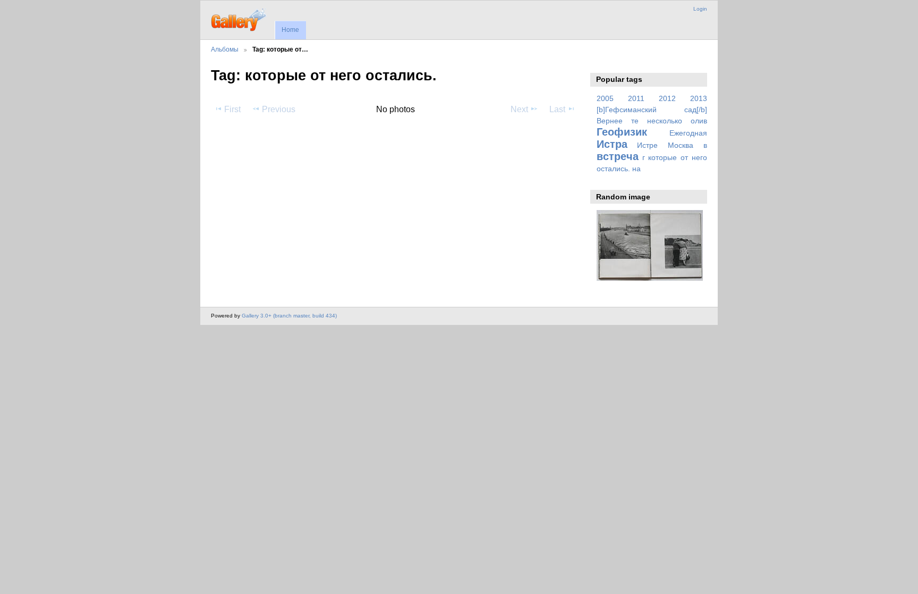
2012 (667, 98)
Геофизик (622, 132)
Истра (612, 144)
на (636, 168)
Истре (647, 145)
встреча (618, 156)
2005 (605, 98)
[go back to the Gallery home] (239, 18)
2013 (698, 98)
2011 (636, 98)
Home (290, 30)
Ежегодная (688, 133)
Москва (680, 145)
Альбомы (225, 49)
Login (700, 9)
